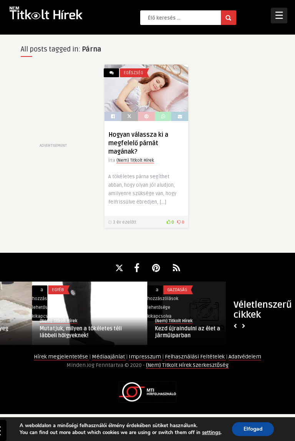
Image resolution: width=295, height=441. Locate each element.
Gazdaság (146, 289)
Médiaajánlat (109, 356)
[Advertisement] (53, 103)
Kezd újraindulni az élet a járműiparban (156, 332)
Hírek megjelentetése (61, 356)
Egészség (133, 72)
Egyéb (26, 289)
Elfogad (253, 429)
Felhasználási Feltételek (195, 356)
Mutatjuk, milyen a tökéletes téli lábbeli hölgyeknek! (49, 332)
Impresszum (145, 356)
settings (211, 432)
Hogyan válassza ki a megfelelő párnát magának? (138, 143)
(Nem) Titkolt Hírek (135, 160)
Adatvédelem (245, 356)
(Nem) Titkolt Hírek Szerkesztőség (187, 365)
